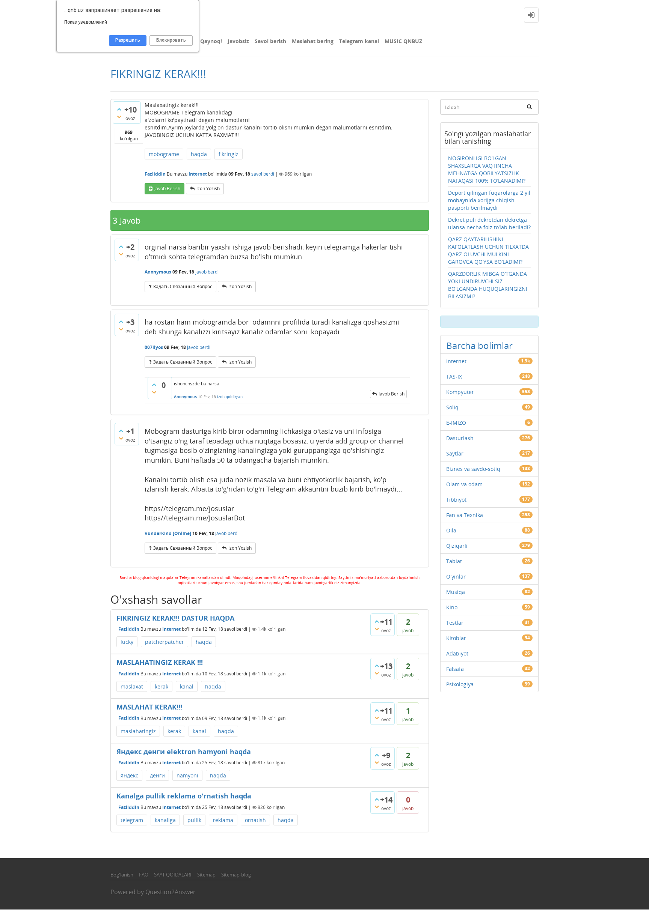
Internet (198, 174)
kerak (161, 686)
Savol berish (270, 41)
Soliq (452, 407)
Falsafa (455, 668)
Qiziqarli (457, 545)
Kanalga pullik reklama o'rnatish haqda (183, 795)
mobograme (164, 154)
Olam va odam (464, 484)
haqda (199, 154)
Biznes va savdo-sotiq (473, 468)
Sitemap (206, 874)
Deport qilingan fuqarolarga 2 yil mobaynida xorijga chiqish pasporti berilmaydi (489, 200)
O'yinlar (456, 576)
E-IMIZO (456, 422)
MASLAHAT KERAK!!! (149, 706)
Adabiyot (457, 653)
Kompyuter (460, 391)
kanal (186, 686)
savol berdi (262, 174)
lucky (127, 641)
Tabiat (454, 561)
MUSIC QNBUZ (403, 41)
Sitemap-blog (236, 874)
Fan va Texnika (464, 515)
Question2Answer (170, 892)
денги (157, 775)
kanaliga (165, 820)
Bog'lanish (121, 874)
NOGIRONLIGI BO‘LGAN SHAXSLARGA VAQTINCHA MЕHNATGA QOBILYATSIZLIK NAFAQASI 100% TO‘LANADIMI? (486, 169)
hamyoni (187, 775)
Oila (451, 530)
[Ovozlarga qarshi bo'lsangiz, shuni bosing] (119, 116)
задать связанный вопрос (182, 286)
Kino (451, 607)
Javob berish (167, 188)
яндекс (129, 775)
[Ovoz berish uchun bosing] (119, 109)
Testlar (454, 622)
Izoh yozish (208, 188)
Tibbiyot (456, 499)
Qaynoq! (211, 41)
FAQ (143, 874)
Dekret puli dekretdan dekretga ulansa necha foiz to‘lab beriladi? (489, 223)
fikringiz (228, 154)
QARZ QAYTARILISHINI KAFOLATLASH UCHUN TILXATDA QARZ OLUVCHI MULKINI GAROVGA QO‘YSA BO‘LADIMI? (488, 250)
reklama (223, 820)
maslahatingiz (138, 731)
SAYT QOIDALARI (173, 874)
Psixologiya (460, 684)
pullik (194, 820)
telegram (132, 820)
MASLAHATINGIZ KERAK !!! (159, 662)
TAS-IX (454, 376)
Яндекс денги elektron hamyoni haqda (183, 751)
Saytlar (454, 453)
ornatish (255, 820)
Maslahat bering (313, 41)
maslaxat (132, 686)
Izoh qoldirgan (230, 396)
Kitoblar (456, 638)
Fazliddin (128, 629)
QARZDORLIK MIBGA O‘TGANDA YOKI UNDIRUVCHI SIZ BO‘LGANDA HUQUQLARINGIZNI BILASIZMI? (487, 285)
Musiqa (455, 591)
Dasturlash (460, 438)
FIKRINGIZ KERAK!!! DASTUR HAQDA (175, 617)
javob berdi (207, 272)
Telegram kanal (359, 41)
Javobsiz (238, 41)
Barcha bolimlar (479, 345)
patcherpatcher (164, 641)
